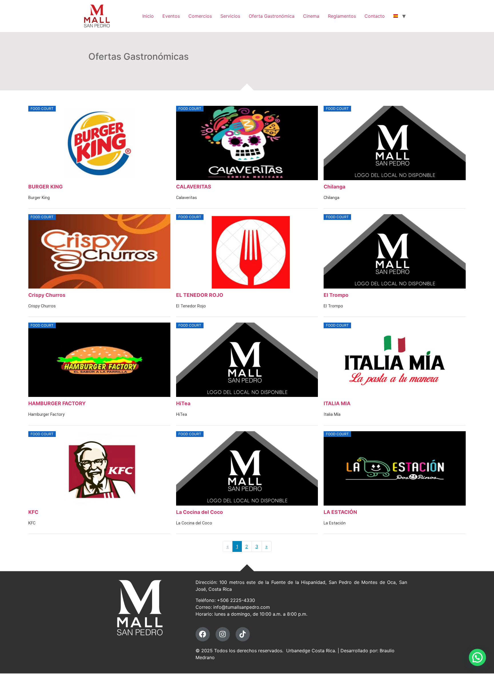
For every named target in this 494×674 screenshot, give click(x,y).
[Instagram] (223, 634)
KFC (33, 512)
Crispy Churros (46, 295)
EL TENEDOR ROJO (199, 295)
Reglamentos (342, 16)
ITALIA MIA (337, 403)
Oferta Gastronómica (271, 16)
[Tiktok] (243, 634)
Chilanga (334, 187)
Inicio (148, 16)
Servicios (230, 16)
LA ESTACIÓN (340, 512)
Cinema (311, 16)
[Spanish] (395, 16)
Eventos (171, 16)
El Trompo (336, 295)
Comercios (200, 16)
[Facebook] (203, 634)
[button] (477, 657)
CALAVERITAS (193, 187)
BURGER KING (45, 187)
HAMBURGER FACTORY (57, 403)
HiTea (183, 403)
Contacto (374, 16)
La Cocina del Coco (199, 512)
